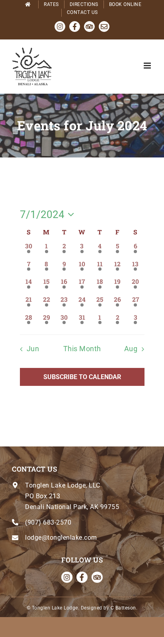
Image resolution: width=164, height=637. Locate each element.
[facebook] (82, 577)
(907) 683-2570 (48, 522)
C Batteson (123, 608)
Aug (131, 349)
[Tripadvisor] (97, 577)
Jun (33, 349)
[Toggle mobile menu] (148, 65)
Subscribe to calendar (82, 377)
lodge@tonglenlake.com (61, 537)
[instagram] (66, 577)
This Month (82, 349)
